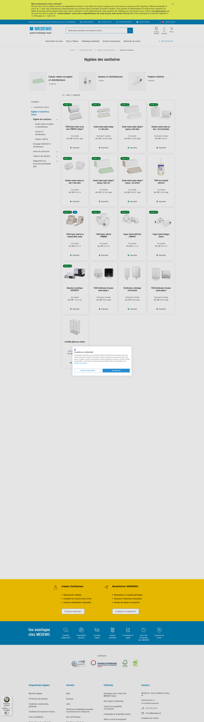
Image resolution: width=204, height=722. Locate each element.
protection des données (80, 363)
